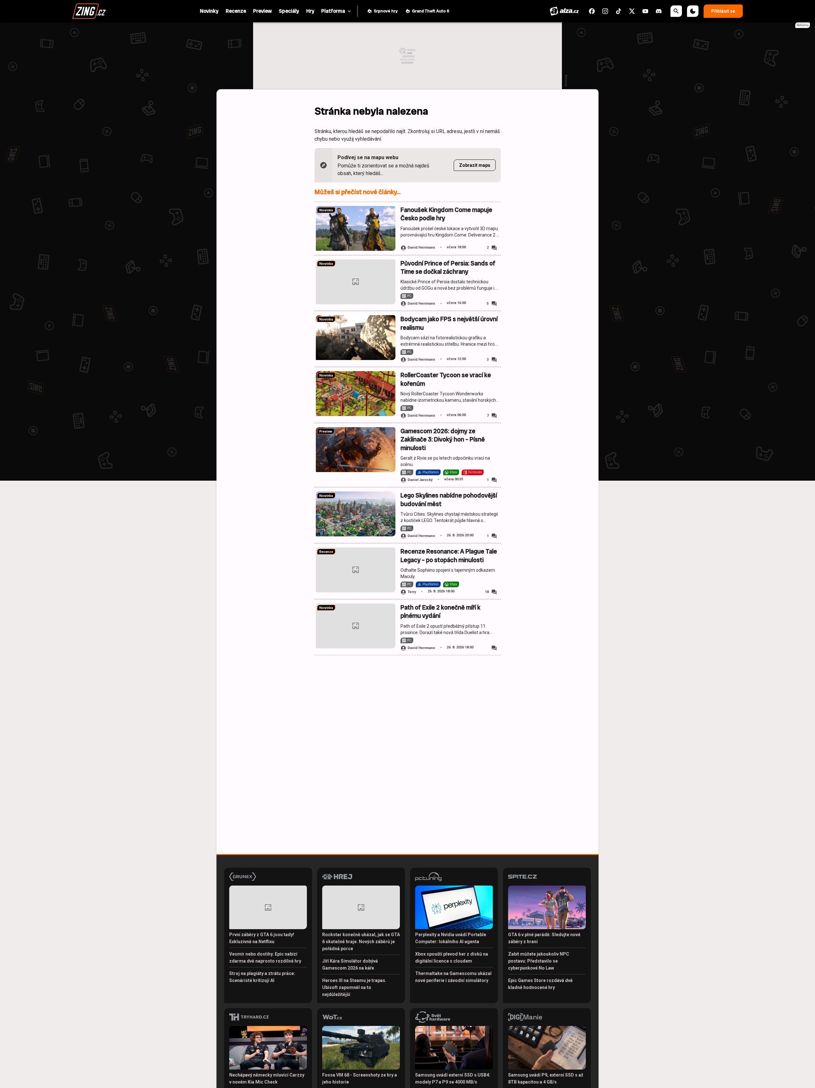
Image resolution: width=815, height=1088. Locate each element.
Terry (412, 592)
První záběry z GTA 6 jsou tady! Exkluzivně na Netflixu (261, 938)
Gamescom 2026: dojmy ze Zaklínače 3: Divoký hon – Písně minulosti (442, 439)
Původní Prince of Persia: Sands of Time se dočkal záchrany (447, 267)
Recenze (326, 552)
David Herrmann (421, 247)
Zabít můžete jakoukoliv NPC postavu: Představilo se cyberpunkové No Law (538, 961)
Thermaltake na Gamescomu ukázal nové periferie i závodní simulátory (453, 977)
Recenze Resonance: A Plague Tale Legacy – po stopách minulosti (448, 556)
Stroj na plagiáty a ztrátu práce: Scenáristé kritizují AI (262, 977)
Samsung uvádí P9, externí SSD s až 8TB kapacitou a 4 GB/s (545, 1078)
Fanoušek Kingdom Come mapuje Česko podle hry (446, 214)
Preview (325, 431)
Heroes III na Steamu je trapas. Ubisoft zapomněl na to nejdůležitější (354, 987)
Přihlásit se (723, 11)
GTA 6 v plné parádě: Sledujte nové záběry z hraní (544, 938)
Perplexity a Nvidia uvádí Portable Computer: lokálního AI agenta (450, 938)
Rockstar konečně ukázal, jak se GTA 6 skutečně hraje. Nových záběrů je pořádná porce (361, 941)
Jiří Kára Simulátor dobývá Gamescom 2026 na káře (350, 964)
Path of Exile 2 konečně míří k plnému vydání (440, 612)
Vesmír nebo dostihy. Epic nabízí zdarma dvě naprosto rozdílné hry (265, 957)
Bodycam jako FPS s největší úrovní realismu (449, 323)
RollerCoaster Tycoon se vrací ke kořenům (445, 379)
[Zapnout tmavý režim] (692, 11)
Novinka (326, 210)
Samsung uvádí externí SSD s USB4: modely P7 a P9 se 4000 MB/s (452, 1078)
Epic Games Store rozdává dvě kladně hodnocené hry (540, 984)
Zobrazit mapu (474, 165)
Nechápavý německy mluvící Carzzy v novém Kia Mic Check (266, 1078)
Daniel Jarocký (420, 480)
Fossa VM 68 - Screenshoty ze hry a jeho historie (359, 1078)
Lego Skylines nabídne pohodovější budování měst (448, 499)
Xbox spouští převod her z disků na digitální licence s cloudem (451, 957)
